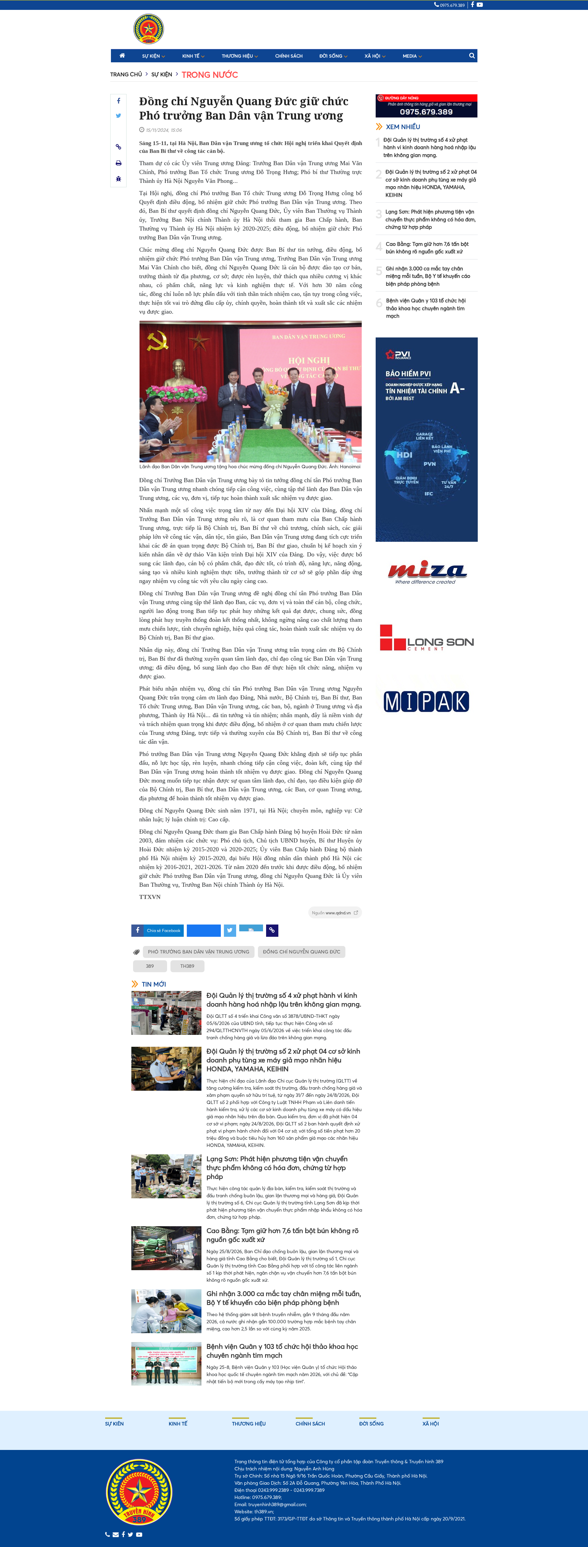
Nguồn (332, 912)
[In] (118, 163)
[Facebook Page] (472, 5)
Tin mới (154, 984)
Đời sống (332, 56)
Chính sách (289, 56)
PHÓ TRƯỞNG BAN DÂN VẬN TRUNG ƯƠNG (198, 952)
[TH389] (148, 29)
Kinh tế (191, 56)
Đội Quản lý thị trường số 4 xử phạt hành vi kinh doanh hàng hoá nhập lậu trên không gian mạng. (284, 999)
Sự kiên (114, 1424)
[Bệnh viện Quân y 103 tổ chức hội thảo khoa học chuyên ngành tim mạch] (166, 1364)
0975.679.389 (452, 5)
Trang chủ (126, 74)
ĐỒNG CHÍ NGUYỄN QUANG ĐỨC (301, 952)
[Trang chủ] (122, 55)
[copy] (118, 147)
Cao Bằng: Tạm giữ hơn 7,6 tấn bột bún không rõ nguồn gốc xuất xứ (283, 1235)
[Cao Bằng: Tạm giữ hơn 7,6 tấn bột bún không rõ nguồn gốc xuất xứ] (166, 1248)
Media (410, 56)
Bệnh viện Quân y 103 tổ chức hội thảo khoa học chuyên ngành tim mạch (282, 1350)
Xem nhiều (403, 127)
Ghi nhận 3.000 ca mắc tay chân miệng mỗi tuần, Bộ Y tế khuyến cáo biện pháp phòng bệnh (284, 1298)
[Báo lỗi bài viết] (118, 179)
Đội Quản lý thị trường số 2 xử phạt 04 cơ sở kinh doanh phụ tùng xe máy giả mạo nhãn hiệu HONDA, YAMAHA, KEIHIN (283, 1060)
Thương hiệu (238, 56)
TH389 (187, 966)
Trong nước (210, 75)
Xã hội (373, 56)
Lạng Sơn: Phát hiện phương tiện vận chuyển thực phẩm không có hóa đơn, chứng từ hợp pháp (277, 1167)
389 (150, 966)
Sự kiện (151, 56)
